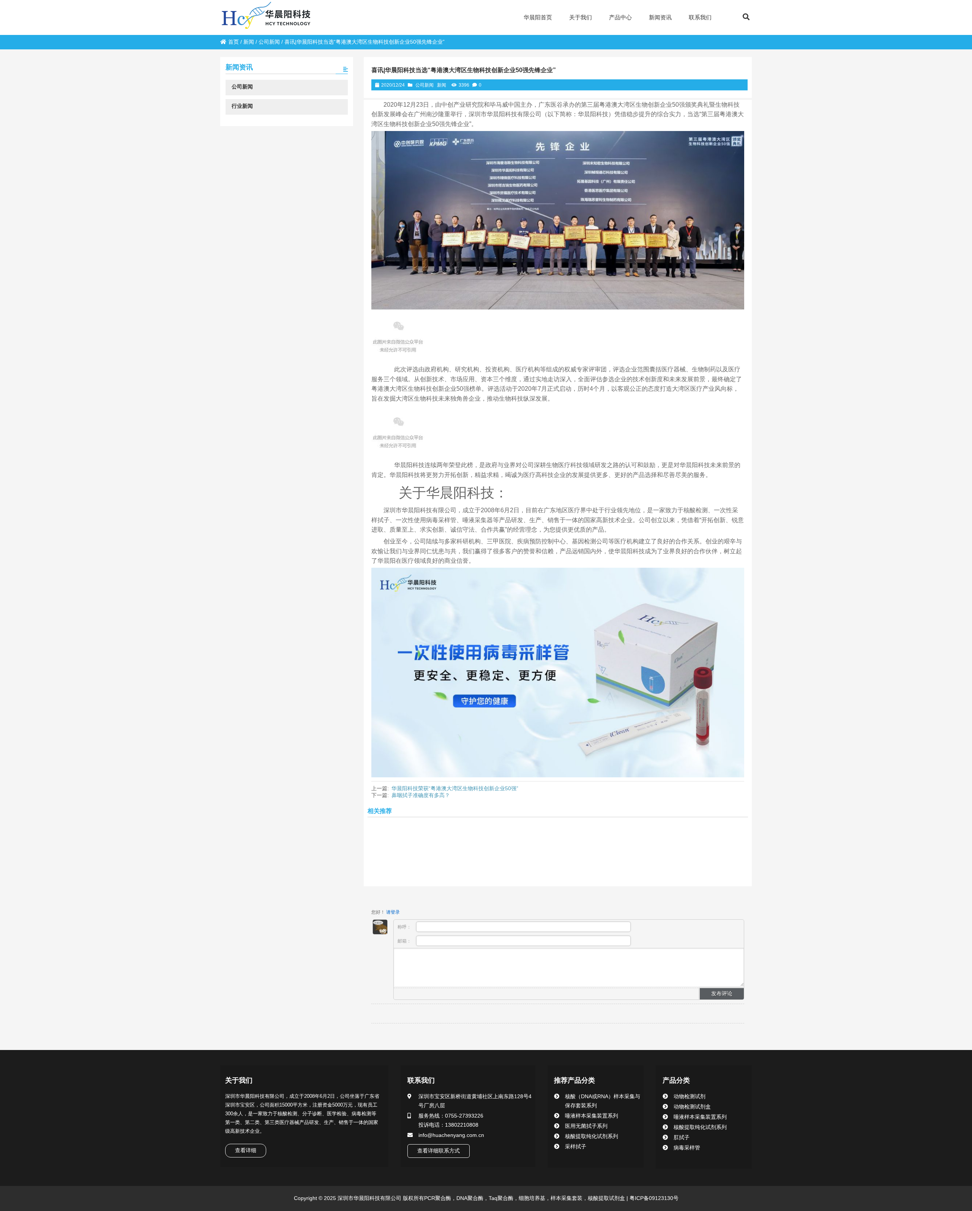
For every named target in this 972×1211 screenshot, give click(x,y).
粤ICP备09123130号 (653, 1198)
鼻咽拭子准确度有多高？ (420, 795)
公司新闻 (269, 42)
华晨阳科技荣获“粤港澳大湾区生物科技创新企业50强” (454, 788)
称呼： (405, 927)
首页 (233, 42)
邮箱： (405, 941)
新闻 (248, 42)
